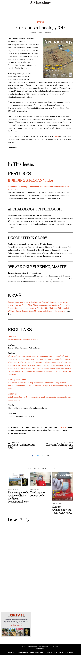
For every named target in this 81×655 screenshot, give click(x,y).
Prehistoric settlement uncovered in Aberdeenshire (28, 308)
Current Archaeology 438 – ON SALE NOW (62, 510)
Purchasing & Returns (37, 653)
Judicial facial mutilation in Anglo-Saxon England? (28, 302)
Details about (13, 396)
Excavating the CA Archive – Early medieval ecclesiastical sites (18, 497)
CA (30, 339)
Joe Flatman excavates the (18, 339)
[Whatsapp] (43, 455)
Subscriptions (23, 653)
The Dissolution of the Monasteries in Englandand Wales (31, 356)
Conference (12, 393)
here (57, 136)
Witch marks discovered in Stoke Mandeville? (51, 305)
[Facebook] (33, 455)
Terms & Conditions (66, 653)
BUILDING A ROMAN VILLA (30, 181)
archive (35, 339)
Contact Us (12, 653)
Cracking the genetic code (37, 494)
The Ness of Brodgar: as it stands (21, 362)
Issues (40, 22)
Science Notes (27, 311)
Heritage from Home (17, 379)
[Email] (48, 455)
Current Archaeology (27, 396)
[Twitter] (38, 455)
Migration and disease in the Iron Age (49, 311)
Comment (12, 336)
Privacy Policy (52, 653)
